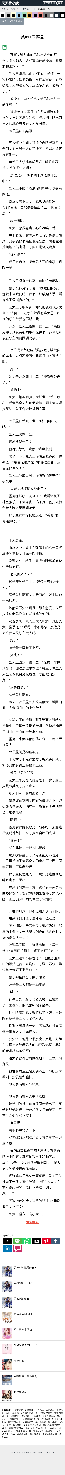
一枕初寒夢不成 (28, 1419)
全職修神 (50, 1410)
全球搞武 (25, 1416)
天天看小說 (10, 3)
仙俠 (13, 9)
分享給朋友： (9, 1235)
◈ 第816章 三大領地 (12, 21)
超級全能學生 (49, 1416)
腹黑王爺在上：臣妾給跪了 (21, 1422)
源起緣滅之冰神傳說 (43, 1431)
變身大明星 (41, 1428)
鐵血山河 (30, 1428)
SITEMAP (27, 1452)
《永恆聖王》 (26, 9)
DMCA (34, 1452)
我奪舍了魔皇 (46, 1413)
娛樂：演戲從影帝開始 (13, 1428)
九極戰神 (29, 1410)
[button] (7, 1241)
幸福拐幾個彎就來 (51, 1425)
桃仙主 (5, 1416)
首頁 (3, 9)
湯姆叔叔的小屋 (50, 1434)
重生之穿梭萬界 (24, 1431)
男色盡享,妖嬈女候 (32, 1425)
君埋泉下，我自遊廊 (12, 1425)
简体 (60, 3)
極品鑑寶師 (41, 1422)
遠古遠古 (53, 1428)
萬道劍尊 (58, 1413)
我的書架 (48, 3)
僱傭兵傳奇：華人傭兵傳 (29, 1434)
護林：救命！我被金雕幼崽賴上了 (22, 1413)
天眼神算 (36, 1416)
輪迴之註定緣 (9, 1434)
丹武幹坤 (39, 1410)
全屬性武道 (13, 1419)
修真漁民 (15, 1416)
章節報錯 (32, 1222)
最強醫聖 (18, 1410)
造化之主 (58, 1431)
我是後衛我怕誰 (55, 1422)
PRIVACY (41, 1452)
